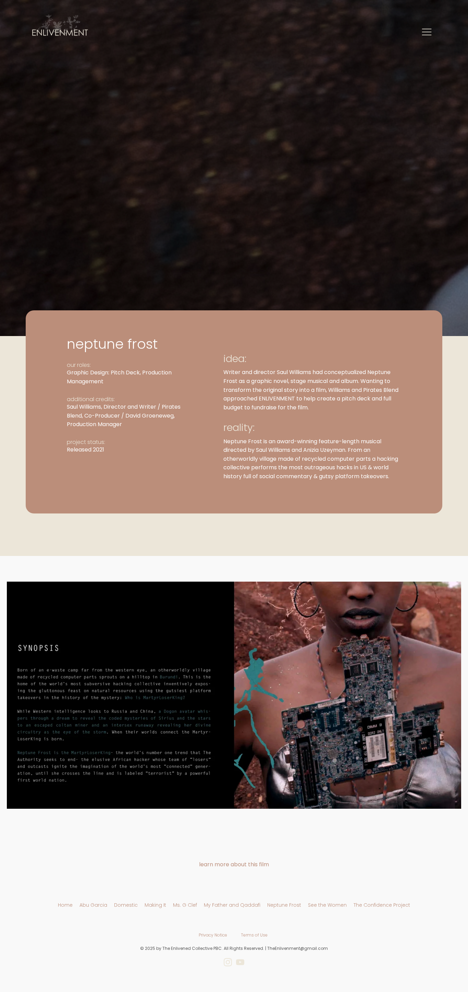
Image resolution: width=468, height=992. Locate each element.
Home (65, 905)
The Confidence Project (382, 905)
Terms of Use (254, 935)
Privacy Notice (213, 935)
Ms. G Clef (185, 905)
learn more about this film (234, 864)
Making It (155, 905)
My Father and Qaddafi (232, 905)
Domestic (126, 905)
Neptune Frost (284, 905)
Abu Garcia (93, 905)
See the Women (327, 905)
